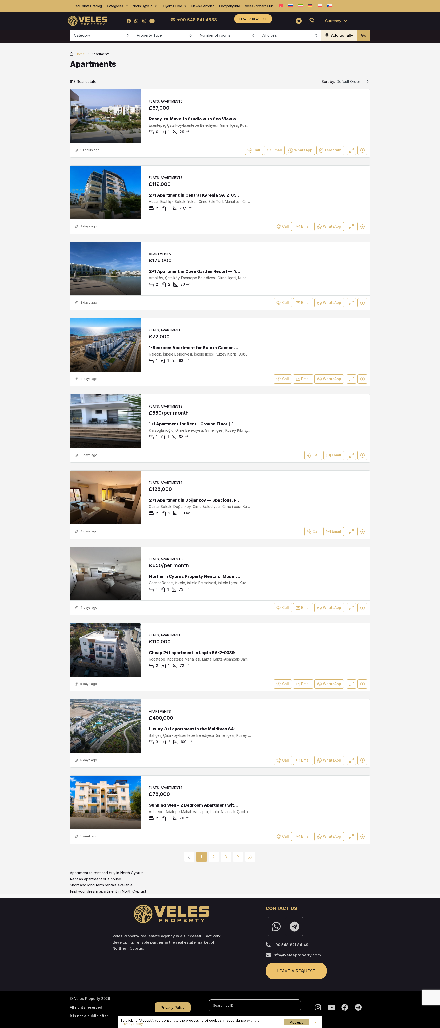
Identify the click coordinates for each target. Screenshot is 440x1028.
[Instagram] (144, 21)
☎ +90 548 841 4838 (193, 19)
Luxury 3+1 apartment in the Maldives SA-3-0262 (200, 728)
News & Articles (202, 6)
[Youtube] (152, 21)
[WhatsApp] (136, 21)
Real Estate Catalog (88, 6)
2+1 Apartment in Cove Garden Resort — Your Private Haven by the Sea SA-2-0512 (234, 271)
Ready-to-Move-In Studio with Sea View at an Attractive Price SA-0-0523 (225, 118)
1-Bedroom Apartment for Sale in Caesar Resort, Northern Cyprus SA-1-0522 (228, 347)
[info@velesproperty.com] (268, 955)
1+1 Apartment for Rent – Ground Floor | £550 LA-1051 (204, 423)
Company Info (229, 6)
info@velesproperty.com (297, 955)
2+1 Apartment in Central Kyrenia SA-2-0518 (195, 195)
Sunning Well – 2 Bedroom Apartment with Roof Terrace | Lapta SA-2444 (224, 805)
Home (80, 54)
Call (256, 150)
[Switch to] (281, 6)
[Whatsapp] (311, 21)
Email (277, 150)
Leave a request (253, 19)
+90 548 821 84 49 (290, 944)
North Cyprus (142, 6)
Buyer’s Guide (172, 6)
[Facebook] (129, 21)
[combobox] (101, 35)
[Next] (238, 857)
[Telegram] (298, 21)
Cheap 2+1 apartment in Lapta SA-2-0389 (192, 652)
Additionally (341, 35)
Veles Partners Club (259, 6)
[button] (315, 1022)
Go (363, 35)
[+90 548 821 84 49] (268, 944)
